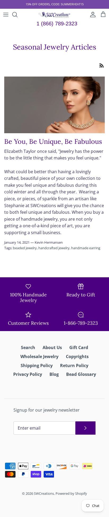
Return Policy (74, 365)
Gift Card (78, 347)
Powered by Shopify (71, 493)
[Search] (17, 14)
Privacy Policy (27, 374)
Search (28, 347)
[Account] (91, 14)
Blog (54, 374)
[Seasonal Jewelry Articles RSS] (101, 65)
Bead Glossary (81, 374)
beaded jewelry (25, 248)
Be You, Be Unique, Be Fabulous (53, 141)
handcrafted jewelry (54, 248)
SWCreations (44, 493)
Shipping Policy (37, 365)
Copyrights (77, 356)
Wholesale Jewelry (39, 356)
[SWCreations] (54, 14)
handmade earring (85, 248)
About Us (52, 347)
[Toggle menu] (6, 14)
